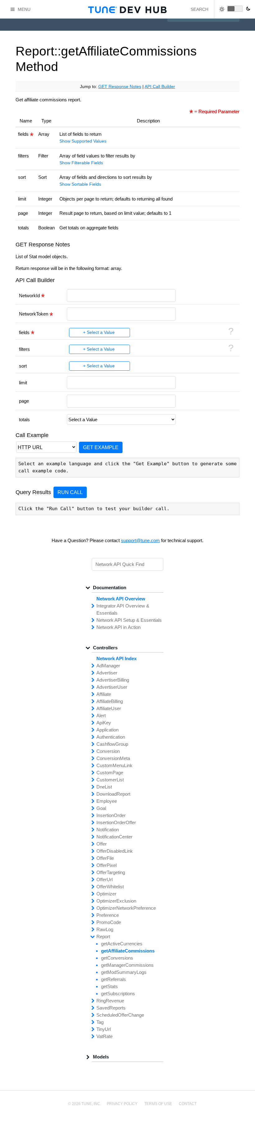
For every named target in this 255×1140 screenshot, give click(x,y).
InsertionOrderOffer (116, 822)
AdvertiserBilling (112, 680)
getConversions (117, 958)
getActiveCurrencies (121, 943)
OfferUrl (104, 879)
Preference (107, 915)
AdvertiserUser (111, 687)
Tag (100, 1022)
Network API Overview (120, 598)
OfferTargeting (110, 872)
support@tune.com (140, 540)
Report (103, 936)
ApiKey (103, 722)
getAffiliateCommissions (128, 950)
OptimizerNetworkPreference (126, 908)
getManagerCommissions (127, 965)
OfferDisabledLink (114, 851)
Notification (107, 829)
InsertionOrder (111, 815)
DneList (104, 786)
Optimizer (106, 893)
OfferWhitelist (110, 886)
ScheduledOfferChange (120, 1015)
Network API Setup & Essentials (129, 620)
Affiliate (103, 694)
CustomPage (109, 772)
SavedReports (111, 1007)
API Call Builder (160, 86)
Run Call (70, 492)
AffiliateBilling (109, 701)
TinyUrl (103, 1029)
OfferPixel (106, 865)
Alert (101, 715)
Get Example (100, 447)
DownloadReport (113, 794)
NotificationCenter (114, 836)
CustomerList (110, 779)
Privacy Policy (122, 1104)
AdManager (108, 665)
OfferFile (105, 858)
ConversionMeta (113, 758)
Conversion (108, 751)
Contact (188, 1104)
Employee (106, 801)
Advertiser (106, 672)
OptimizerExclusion (116, 901)
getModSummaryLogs (123, 972)
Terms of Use (158, 1104)
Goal (101, 808)
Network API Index (116, 658)
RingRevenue (110, 1000)
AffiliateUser (108, 708)
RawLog (104, 929)
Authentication (110, 737)
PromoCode (108, 922)
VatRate (104, 1036)
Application (107, 729)
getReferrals (113, 979)
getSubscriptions (118, 993)
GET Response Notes (119, 86)
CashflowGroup (112, 744)
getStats (109, 986)
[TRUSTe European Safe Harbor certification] (127, 1125)
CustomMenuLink (114, 765)
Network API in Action (118, 627)
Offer (101, 843)
